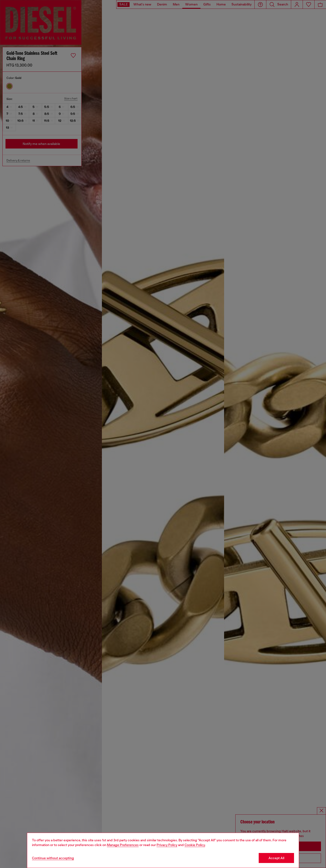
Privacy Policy (167, 845)
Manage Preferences (123, 845)
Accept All (276, 858)
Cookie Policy (194, 845)
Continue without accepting (53, 858)
